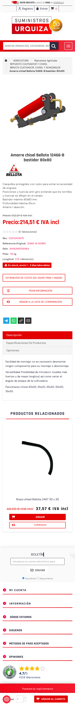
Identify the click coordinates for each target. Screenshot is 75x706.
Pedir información (40, 290)
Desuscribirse (46, 578)
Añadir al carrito (53, 699)
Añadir (40, 517)
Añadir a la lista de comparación (40, 301)
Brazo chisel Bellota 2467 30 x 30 (37, 499)
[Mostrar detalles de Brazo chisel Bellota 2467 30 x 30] (37, 458)
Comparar (40, 524)
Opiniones (12, 350)
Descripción (14, 335)
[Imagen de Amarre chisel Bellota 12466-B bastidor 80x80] (37, 114)
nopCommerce (44, 688)
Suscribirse (30, 578)
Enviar (40, 570)
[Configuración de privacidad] (7, 699)
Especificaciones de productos (26, 343)
